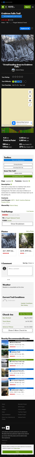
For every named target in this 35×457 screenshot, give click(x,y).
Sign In (27, 7)
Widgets (4, 409)
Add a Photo (30, 231)
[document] (17, 449)
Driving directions (18, 164)
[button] (3, 48)
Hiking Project (21, 409)
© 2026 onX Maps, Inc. (12, 454)
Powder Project (22, 414)
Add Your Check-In (25, 314)
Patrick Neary (20, 70)
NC (8, 22)
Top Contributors (6, 414)
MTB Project (21, 406)
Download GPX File (18, 167)
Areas (3, 22)
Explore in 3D (25, 28)
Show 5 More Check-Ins (17, 330)
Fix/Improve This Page (18, 176)
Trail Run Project (22, 412)
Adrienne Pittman (8, 327)
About (3, 404)
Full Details (30, 211)
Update (26, 303)
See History (24, 305)
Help (3, 406)
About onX (4, 440)
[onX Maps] (6, 429)
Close (17, 452)
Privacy (26, 454)
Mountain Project (22, 404)
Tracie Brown (7, 321)
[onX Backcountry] (7, 2)
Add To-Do (15, 85)
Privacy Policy (17, 448)
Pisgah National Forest (20, 22)
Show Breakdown (17, 224)
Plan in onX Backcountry (18, 160)
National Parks (22, 417)
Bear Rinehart (7, 318)
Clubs (3, 412)
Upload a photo (18, 173)
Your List (22, 85)
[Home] (9, 6)
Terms (21, 454)
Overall (9, 220)
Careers (4, 443)
